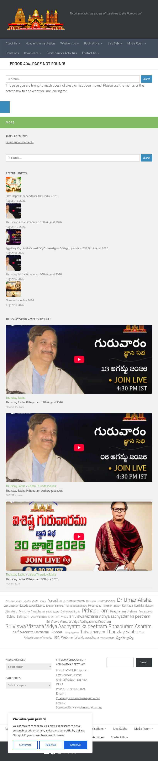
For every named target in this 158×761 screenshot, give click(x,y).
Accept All (75, 745)
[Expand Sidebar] (5, 107)
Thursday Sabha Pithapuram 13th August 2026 (34, 222)
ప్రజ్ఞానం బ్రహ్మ (124, 637)
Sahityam (23, 616)
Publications (92, 43)
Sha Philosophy (39, 616)
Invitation (107, 606)
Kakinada (127, 605)
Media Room (135, 43)
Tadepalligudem (72, 632)
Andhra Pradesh (76, 601)
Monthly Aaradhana (32, 611)
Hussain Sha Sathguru (76, 605)
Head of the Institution (40, 43)
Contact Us (89, 53)
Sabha (11, 616)
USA (57, 637)
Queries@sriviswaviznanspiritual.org (78, 698)
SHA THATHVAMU (58, 616)
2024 (35, 601)
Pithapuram (95, 610)
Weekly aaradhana (87, 637)
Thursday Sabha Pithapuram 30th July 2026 (32, 579)
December (91, 601)
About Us (11, 43)
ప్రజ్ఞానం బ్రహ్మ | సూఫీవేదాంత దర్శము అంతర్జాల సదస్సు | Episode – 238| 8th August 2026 (57, 248)
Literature (11, 611)
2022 (19, 601)
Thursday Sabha (15, 398)
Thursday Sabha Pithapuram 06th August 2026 (34, 274)
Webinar (67, 637)
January (117, 606)
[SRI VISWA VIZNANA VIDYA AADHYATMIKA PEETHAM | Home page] (36, 19)
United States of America (38, 637)
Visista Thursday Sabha (42, 486)
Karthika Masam (144, 605)
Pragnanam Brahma (123, 611)
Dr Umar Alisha (134, 600)
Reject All (50, 745)
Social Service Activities (62, 53)
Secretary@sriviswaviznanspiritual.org (79, 707)
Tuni (141, 632)
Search (144, 662)
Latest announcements (20, 142)
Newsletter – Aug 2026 (20, 300)
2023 (27, 601)
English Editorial (55, 605)
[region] (50, 733)
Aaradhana (56, 600)
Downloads (31, 53)
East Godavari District (32, 605)
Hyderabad (94, 605)
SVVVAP (57, 632)
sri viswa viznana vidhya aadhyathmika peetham (110, 616)
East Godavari (11, 605)
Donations (12, 53)
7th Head (10, 601)
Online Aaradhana (70, 611)
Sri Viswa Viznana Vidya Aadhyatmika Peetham (78, 621)
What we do (68, 43)
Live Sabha (115, 43)
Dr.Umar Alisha (106, 601)
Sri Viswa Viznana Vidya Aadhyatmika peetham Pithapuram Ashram (79, 626)
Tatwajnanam (92, 632)
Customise (25, 745)
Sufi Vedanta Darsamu (31, 632)
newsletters (52, 611)
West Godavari (107, 637)
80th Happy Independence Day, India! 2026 (31, 196)
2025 (43, 601)
